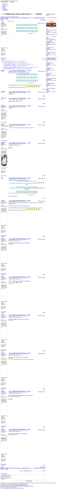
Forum (4, 5)
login (56, 30)
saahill (48, 64)
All (36, 67)
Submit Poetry (5, 9)
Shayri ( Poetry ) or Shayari (15, 17)
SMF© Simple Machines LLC (27, 485)
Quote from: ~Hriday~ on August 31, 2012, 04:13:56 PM (18, 72)
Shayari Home (5, 4)
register (48, 31)
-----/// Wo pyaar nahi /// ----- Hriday (9, 65)
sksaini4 (2, 124)
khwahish (49, 79)
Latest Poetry (5, 10)
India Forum (5, 6)
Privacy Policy (8, 485)
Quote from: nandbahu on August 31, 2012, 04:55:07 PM (18, 319)
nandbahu (3, 105)
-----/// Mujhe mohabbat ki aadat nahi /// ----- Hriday (12, 63)
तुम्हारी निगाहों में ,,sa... (49, 68)
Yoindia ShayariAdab (4, 17)
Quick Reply (4, 473)
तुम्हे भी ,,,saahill (48, 73)
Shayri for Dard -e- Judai (28, 68)
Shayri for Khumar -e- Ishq (23, 62)
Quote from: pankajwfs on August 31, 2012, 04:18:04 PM (18, 205)
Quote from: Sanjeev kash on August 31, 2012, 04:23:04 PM (19, 281)
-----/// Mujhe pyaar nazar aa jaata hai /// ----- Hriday (12, 67)
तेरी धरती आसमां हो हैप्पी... (50, 83)
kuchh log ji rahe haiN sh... (51, 42)
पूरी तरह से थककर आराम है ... (51, 52)
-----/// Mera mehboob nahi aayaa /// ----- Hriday (11, 68)
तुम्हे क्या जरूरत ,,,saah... (50, 47)
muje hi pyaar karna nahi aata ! (8, 62)
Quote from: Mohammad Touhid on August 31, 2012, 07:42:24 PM (20, 395)
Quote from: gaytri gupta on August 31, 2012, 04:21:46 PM (19, 242)
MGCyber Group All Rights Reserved (20, 484)
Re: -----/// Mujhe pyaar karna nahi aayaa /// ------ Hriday (20, 70)
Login (4, 7)
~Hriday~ (18, 65)
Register (4, 8)
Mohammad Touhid (3, 143)
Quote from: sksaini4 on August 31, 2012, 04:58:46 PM (18, 357)
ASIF (48, 53)
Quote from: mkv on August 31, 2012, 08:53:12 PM (17, 433)
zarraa (48, 43)
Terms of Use (2, 485)
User (47, 28)
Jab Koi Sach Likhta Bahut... (51, 78)
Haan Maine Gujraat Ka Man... (51, 57)
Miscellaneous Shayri (25, 17)
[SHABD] (2, 59)
